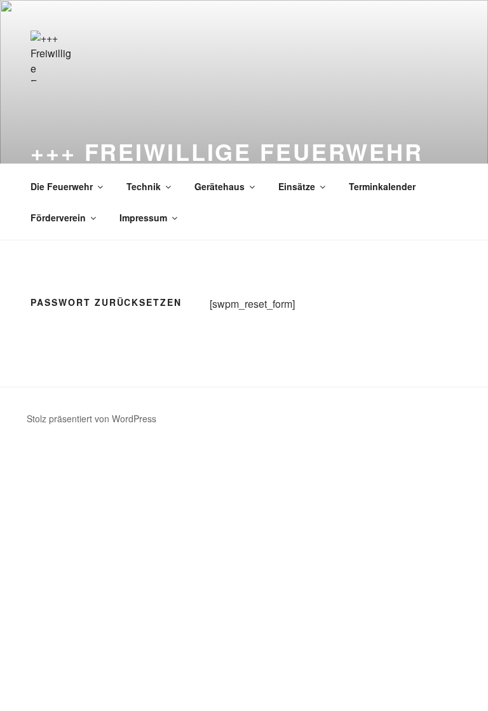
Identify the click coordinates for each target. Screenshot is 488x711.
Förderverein (58, 217)
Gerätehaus (219, 186)
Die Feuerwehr (61, 186)
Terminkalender (382, 186)
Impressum (143, 217)
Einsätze (296, 186)
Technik (143, 186)
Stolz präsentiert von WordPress (91, 418)
